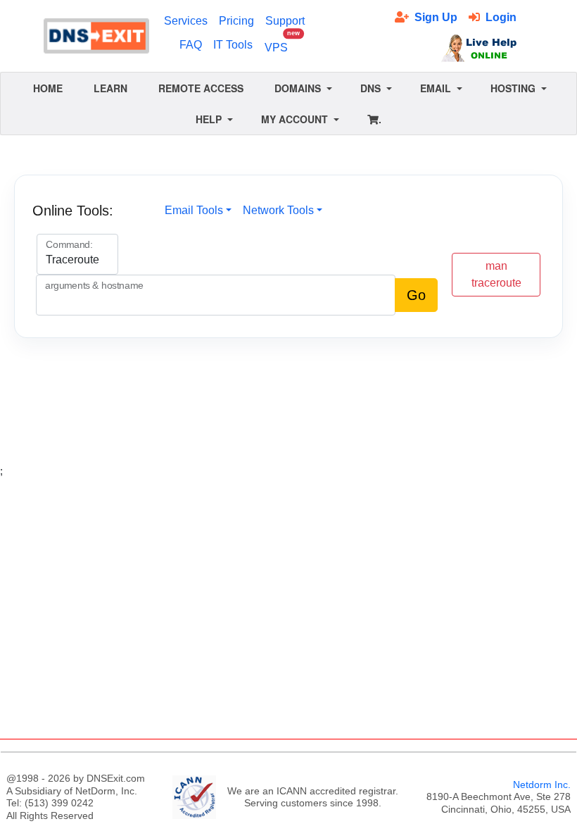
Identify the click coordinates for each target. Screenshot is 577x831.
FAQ (190, 45)
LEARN (110, 88)
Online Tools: (72, 210)
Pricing (236, 21)
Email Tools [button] (194, 210)
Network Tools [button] (278, 210)
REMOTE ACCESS (200, 88)
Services (186, 21)
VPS (279, 43)
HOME (48, 88)
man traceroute (496, 274)
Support (285, 21)
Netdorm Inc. (542, 784)
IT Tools (233, 45)
